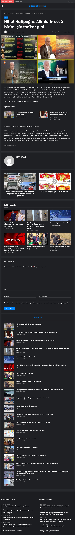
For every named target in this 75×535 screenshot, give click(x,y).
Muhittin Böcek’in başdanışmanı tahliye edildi (31, 455)
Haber (13, 13)
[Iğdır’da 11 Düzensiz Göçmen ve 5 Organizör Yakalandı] (9, 425)
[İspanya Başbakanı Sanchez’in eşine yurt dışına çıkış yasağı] (14, 215)
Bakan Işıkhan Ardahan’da (36, 247)
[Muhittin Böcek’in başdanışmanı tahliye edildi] (9, 457)
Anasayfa (8, 13)
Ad (5, 289)
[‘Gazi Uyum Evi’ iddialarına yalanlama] (9, 482)
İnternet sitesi (43, 296)
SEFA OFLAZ (21, 157)
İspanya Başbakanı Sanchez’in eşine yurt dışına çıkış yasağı (31, 1)
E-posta (7, 296)
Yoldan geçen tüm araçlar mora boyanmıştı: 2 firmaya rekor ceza (37, 463)
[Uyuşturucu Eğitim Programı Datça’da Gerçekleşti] (9, 400)
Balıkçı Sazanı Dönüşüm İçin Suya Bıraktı (29, 324)
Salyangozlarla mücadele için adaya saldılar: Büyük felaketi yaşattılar (39, 390)
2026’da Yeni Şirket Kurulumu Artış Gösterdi (30, 431)
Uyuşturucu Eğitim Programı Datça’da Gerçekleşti (32, 398)
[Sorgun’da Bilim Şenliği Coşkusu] (9, 408)
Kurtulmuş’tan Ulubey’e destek (26, 439)
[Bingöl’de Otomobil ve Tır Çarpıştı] (9, 449)
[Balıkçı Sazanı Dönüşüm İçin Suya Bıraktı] (9, 114)
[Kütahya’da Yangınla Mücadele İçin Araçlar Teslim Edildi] (9, 416)
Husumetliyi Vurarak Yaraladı (60, 223)
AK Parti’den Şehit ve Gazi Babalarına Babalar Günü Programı (59, 114)
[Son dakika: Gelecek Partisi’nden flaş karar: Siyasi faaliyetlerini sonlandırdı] (14, 239)
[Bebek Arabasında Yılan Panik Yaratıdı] (60, 239)
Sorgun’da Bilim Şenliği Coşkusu (26, 406)
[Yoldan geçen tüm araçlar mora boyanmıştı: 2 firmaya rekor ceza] (9, 466)
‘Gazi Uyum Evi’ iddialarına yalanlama (28, 480)
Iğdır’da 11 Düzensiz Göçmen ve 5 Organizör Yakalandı (33, 422)
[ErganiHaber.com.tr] (37, 6)
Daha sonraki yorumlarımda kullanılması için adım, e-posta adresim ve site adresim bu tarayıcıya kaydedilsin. (38, 303)
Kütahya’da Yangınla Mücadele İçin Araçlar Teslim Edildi (34, 414)
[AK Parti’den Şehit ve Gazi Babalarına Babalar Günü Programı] (44, 114)
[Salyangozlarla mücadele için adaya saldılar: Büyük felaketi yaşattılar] (9, 392)
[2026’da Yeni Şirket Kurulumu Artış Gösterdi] (9, 433)
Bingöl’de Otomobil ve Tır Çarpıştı (27, 447)
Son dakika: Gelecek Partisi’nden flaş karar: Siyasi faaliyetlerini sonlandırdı (14, 248)
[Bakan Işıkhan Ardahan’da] (37, 239)
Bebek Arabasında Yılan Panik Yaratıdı (60, 247)
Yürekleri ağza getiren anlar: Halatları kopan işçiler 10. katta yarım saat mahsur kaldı (36, 225)
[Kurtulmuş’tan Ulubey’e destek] (9, 441)
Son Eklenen (37, 317)
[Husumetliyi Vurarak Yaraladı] (60, 215)
